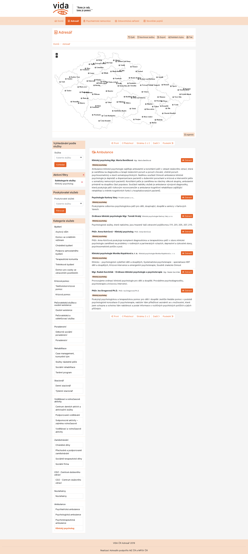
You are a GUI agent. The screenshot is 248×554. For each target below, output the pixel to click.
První (116, 143)
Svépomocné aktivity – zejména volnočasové (67, 422)
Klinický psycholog (65, 528)
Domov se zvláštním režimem (65, 238)
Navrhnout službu (146, 37)
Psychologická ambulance (68, 514)
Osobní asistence (64, 310)
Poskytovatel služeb (64, 198)
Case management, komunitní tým (65, 355)
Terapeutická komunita (67, 259)
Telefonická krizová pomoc (65, 287)
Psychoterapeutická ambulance (65, 521)
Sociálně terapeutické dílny (69, 458)
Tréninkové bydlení (65, 264)
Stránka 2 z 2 (143, 143)
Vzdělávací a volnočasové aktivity (68, 430)
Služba (57, 152)
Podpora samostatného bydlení (67, 252)
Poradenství (61, 340)
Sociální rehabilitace (65, 367)
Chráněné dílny (63, 445)
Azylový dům (62, 231)
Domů (56, 44)
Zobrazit (188, 160)
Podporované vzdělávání (68, 415)
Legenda (189, 134)
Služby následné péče (66, 362)
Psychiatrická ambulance (68, 509)
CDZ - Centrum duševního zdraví (68, 481)
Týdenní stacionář (64, 391)
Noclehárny (61, 496)
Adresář (66, 44)
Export (162, 37)
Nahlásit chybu (177, 37)
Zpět (132, 37)
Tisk (190, 37)
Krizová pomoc (63, 294)
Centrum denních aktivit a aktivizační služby (68, 408)
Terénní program (64, 372)
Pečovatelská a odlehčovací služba (65, 317)
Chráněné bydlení (64, 245)
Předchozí (128, 143)
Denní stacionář (63, 385)
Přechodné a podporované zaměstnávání (69, 452)
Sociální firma (62, 464)
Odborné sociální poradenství (64, 333)
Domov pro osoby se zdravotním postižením (67, 271)
